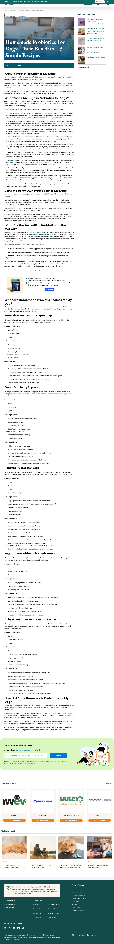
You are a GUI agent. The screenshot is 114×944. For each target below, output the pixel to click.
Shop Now (49, 289)
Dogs (61, 3)
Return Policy (52, 917)
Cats (68, 3)
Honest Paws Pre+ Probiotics (40, 271)
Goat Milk (11, 137)
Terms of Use (52, 909)
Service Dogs (76, 907)
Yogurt (10, 114)
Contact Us (36, 909)
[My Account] (98, 3)
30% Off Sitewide (71, 820)
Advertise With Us (53, 913)
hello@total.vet (10, 907)
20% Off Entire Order (14, 820)
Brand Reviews (76, 889)
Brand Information (77, 892)
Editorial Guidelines (53, 904)
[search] (103, 3)
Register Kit (88, 3)
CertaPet (74, 904)
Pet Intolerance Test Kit (79, 898)
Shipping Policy (37, 917)
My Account (75, 901)
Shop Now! (99, 2)
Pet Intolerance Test (23, 16)
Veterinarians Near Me (78, 895)
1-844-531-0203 (10, 904)
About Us (36, 904)
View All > (109, 783)
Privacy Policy (37, 913)
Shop (76, 3)
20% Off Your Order (43, 820)
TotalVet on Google (78, 910)
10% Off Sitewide (99, 820)
